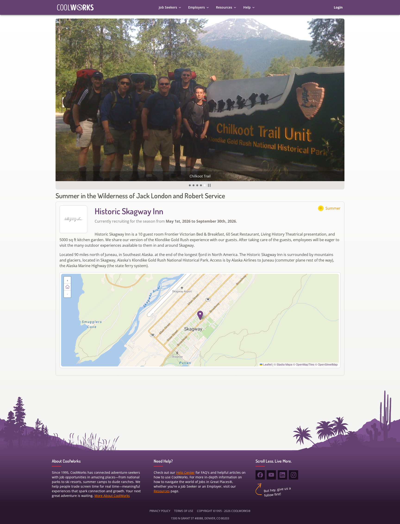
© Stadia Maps (283, 364)
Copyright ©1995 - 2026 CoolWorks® (223, 511)
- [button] (67, 294)
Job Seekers (168, 7)
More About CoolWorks (112, 495)
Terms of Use (183, 511)
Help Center (185, 472)
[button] (190, 185)
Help (247, 7)
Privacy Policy (160, 511)
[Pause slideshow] (209, 185)
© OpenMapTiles (303, 364)
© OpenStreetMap (326, 364)
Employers (196, 7)
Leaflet (267, 364)
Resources (224, 7)
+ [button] (67, 280)
